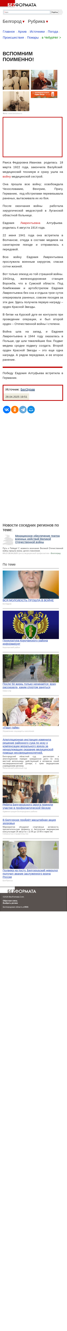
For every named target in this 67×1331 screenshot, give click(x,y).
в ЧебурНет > (51, 37)
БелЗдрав (28, 389)
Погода (53, 31)
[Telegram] (23, 409)
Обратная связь (10, 901)
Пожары (33, 37)
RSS (26, 907)
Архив (22, 31)
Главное (9, 31)
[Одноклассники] (15, 409)
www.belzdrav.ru (15, 113)
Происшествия (13, 37)
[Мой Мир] (31, 409)
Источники (37, 31)
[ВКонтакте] (6, 409)
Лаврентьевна (30, 223)
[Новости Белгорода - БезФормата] (18, 4)
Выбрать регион (10, 903)
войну (7, 176)
